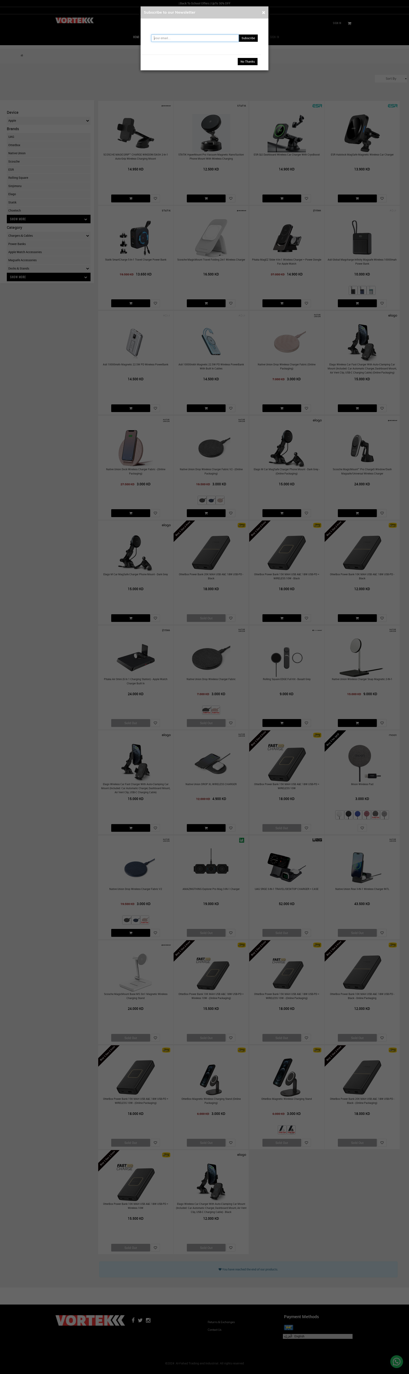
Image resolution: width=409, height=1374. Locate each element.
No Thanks (248, 61)
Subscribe (248, 38)
